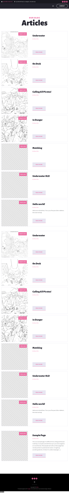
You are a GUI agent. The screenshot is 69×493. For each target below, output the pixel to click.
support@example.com (8, 1)
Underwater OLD (41, 176)
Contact (62, 6)
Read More (39, 52)
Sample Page (39, 435)
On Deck (36, 64)
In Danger (37, 120)
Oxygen (29, 488)
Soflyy (37, 487)
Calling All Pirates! (41, 92)
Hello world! (38, 204)
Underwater (38, 35)
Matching (37, 148)
